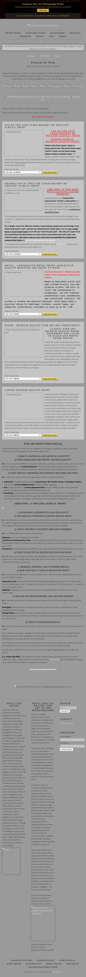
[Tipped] (67, 86)
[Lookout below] (55, 86)
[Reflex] (25, 86)
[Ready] (34, 86)
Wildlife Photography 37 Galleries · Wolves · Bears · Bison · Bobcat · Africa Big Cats (38, 97)
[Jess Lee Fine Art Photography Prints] (43, 25)
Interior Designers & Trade (43, 967)
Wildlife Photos (45, 960)
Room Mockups (33, 964)
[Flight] (17, 86)
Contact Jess (55, 659)
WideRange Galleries (57, 972)
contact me (61, 244)
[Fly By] (43, 86)
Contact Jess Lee (66, 723)
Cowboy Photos (67, 960)
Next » (57, 56)
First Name (64, 743)
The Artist (75, 33)
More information (32, 165)
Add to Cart (50, 172)
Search (62, 36)
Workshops (25, 36)
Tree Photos (72, 964)
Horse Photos (14, 964)
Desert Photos (53, 964)
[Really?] (8, 86)
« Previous (31, 56)
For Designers (57, 33)
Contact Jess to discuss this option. (40, 240)
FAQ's (51, 36)
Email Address (66, 736)
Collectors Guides (35, 33)
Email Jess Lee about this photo (43, 669)
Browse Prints (13, 33)
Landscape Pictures (21, 960)
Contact (40, 36)
